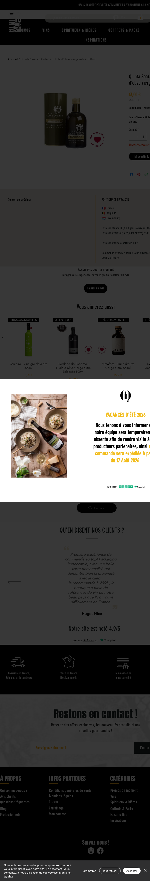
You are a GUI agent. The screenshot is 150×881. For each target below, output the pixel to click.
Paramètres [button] (89, 870)
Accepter (131, 870)
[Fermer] (145, 871)
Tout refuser (110, 870)
